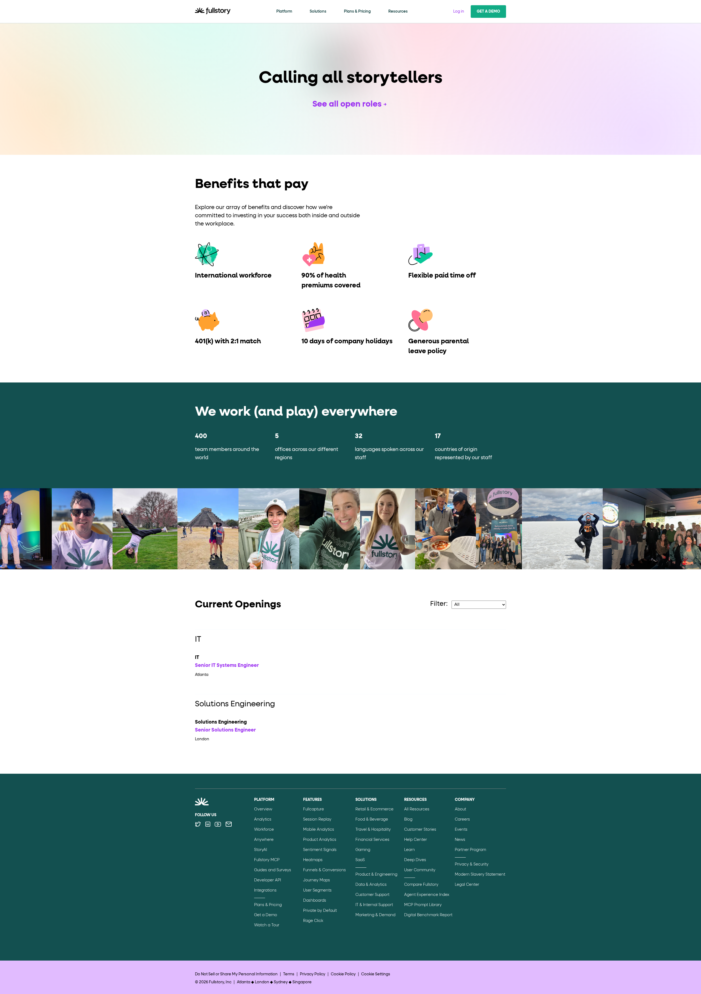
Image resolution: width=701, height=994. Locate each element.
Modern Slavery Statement (480, 874)
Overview (263, 809)
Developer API (267, 880)
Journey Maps (316, 880)
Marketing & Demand (375, 915)
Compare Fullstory (421, 885)
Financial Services (372, 840)
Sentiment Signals (320, 850)
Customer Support (372, 895)
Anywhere (264, 840)
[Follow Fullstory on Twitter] (198, 824)
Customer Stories (420, 830)
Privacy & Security (472, 864)
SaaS (360, 860)
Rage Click (313, 921)
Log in (458, 11)
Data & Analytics (371, 885)
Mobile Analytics (318, 830)
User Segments (317, 890)
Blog (408, 819)
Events (461, 830)
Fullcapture (313, 809)
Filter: (439, 604)
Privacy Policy (312, 974)
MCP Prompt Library (423, 905)
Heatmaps (313, 860)
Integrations (265, 890)
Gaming (362, 850)
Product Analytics (319, 840)
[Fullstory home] (213, 11)
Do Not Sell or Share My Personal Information (236, 974)
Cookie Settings (375, 974)
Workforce (264, 830)
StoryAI (260, 850)
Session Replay (317, 819)
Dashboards (314, 900)
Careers (462, 819)
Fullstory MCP (267, 860)
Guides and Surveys (272, 870)
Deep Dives (415, 860)
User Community (419, 870)
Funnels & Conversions (324, 870)
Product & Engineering (376, 874)
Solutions (318, 11)
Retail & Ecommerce (374, 809)
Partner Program (470, 850)
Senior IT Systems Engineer (227, 665)
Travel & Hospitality (373, 830)
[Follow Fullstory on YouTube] (218, 824)
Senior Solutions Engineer (225, 730)
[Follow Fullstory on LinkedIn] (207, 824)
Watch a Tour (266, 925)
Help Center (415, 840)
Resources (398, 11)
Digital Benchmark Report (428, 915)
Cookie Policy (343, 974)
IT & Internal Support (374, 905)
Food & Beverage (371, 819)
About (460, 809)
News (460, 840)
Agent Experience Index (426, 895)
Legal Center (467, 885)
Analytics (262, 819)
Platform (284, 11)
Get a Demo (488, 11)
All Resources (416, 809)
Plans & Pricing (357, 11)
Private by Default (320, 911)
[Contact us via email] (228, 824)
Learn (409, 850)
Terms (288, 974)
